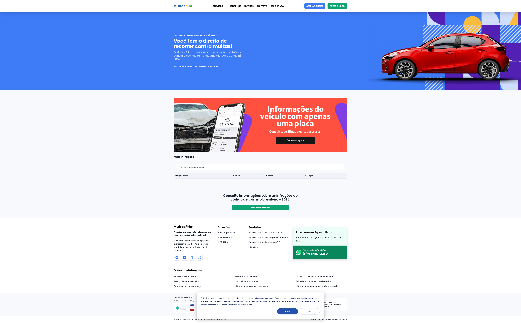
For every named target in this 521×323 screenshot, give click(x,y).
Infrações (253, 247)
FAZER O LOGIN (337, 6)
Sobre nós (235, 6)
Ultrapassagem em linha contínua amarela (317, 286)
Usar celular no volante (246, 281)
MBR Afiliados (224, 242)
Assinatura (277, 6)
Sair (309, 311)
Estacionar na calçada (246, 276)
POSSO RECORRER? (260, 207)
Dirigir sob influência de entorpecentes (315, 276)
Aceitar (288, 311)
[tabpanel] (260, 170)
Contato (262, 6)
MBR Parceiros (225, 237)
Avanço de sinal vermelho (186, 281)
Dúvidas (249, 6)
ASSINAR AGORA (314, 6)
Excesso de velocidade (185, 276)
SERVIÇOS (218, 6)
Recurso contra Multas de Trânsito (265, 232)
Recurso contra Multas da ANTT (264, 242)
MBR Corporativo (226, 232)
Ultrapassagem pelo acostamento (252, 286)
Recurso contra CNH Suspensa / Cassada (268, 237)
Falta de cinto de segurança (187, 286)
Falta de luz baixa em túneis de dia (313, 281)
